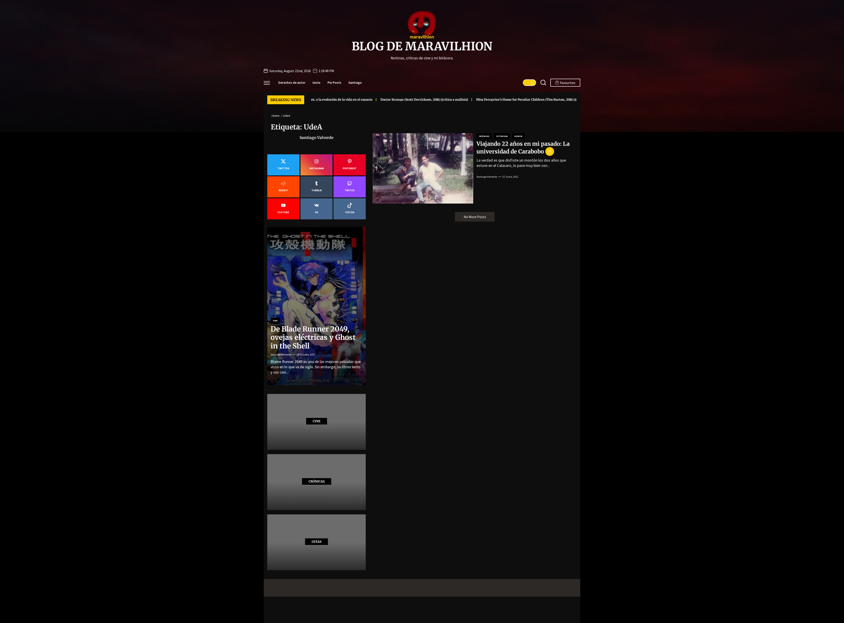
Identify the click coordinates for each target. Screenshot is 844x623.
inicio (316, 82)
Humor (518, 136)
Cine (275, 320)
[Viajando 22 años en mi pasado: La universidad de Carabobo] (423, 168)
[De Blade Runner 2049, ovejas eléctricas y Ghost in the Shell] (316, 306)
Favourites (567, 82)
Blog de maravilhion (422, 46)
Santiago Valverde (487, 176)
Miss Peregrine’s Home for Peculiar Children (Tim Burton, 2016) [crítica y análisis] (500, 100)
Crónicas (484, 136)
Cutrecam (502, 136)
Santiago (355, 82)
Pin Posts (334, 82)
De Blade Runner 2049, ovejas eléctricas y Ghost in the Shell (313, 337)
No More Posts (475, 217)
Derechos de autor (292, 82)
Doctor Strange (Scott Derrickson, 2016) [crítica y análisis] (385, 100)
